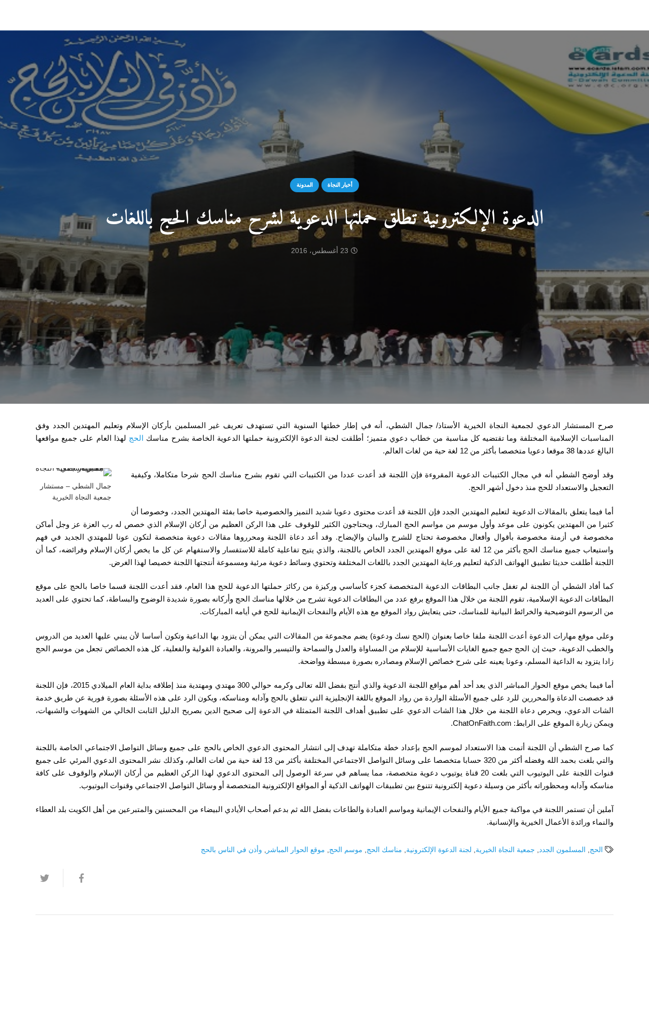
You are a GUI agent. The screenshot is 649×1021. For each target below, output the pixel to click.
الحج (136, 438)
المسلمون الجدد (562, 850)
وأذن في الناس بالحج (231, 850)
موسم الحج (346, 850)
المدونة (305, 185)
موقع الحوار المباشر (295, 850)
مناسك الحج (384, 850)
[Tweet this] (49, 878)
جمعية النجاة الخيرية (505, 850)
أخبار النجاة (340, 185)
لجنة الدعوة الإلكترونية (439, 850)
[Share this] (76, 878)
